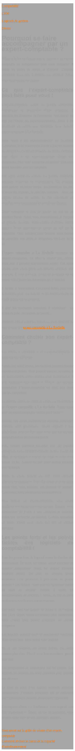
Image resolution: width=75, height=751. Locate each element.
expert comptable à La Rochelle (44, 327)
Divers (6, 28)
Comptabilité (10, 6)
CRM (5, 13)
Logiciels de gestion (15, 21)
